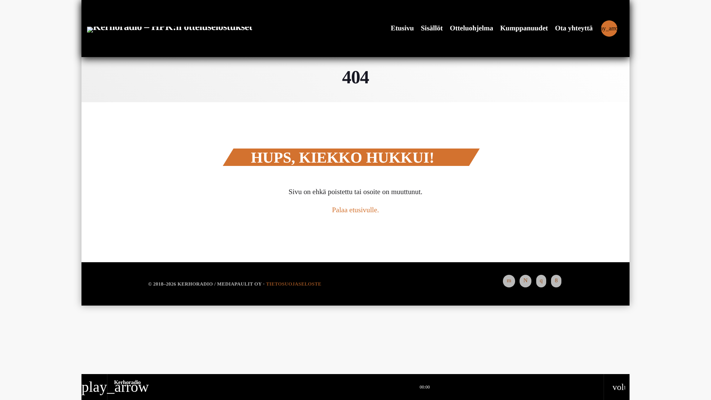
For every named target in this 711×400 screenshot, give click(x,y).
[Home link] (169, 28)
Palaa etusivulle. (355, 210)
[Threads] (525, 281)
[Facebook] (556, 281)
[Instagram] (541, 281)
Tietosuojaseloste (293, 284)
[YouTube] (509, 281)
